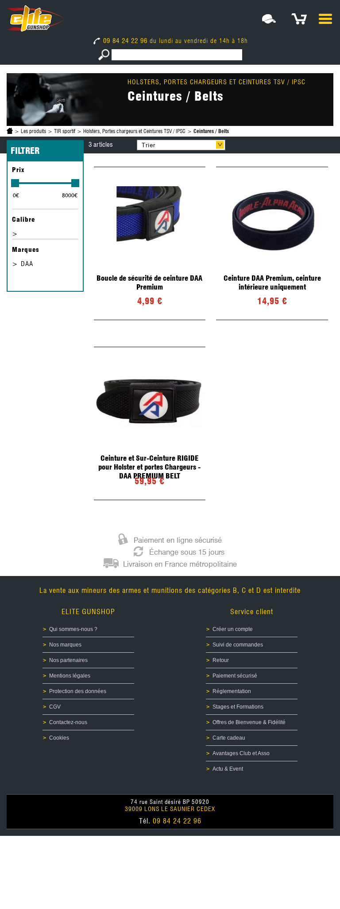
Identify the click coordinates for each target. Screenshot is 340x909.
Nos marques (65, 645)
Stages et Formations (237, 707)
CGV (55, 707)
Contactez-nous (68, 722)
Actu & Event (227, 769)
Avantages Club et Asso (241, 753)
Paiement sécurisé (234, 676)
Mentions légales (69, 676)
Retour (220, 660)
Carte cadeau (228, 738)
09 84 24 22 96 (125, 41)
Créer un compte (232, 629)
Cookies (59, 738)
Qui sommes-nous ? (73, 629)
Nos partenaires (68, 660)
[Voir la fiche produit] (150, 243)
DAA (27, 264)
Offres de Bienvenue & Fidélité (249, 722)
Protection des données (77, 691)
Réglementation (231, 691)
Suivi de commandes (237, 645)
